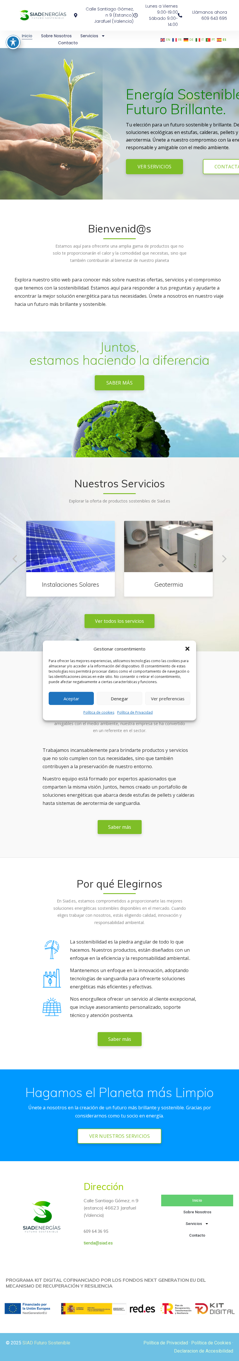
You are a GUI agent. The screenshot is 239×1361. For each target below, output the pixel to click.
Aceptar (71, 698)
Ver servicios (154, 166)
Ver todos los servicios (119, 621)
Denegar (119, 698)
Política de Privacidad (135, 712)
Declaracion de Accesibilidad (203, 1351)
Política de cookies (98, 712)
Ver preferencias (167, 698)
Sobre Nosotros (56, 36)
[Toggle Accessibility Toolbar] (13, 42)
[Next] (223, 558)
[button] (187, 649)
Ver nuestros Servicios (119, 1136)
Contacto (68, 43)
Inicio (27, 36)
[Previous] (15, 558)
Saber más (119, 383)
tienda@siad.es (98, 1243)
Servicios (89, 36)
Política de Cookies (211, 1343)
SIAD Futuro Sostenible (46, 1343)
